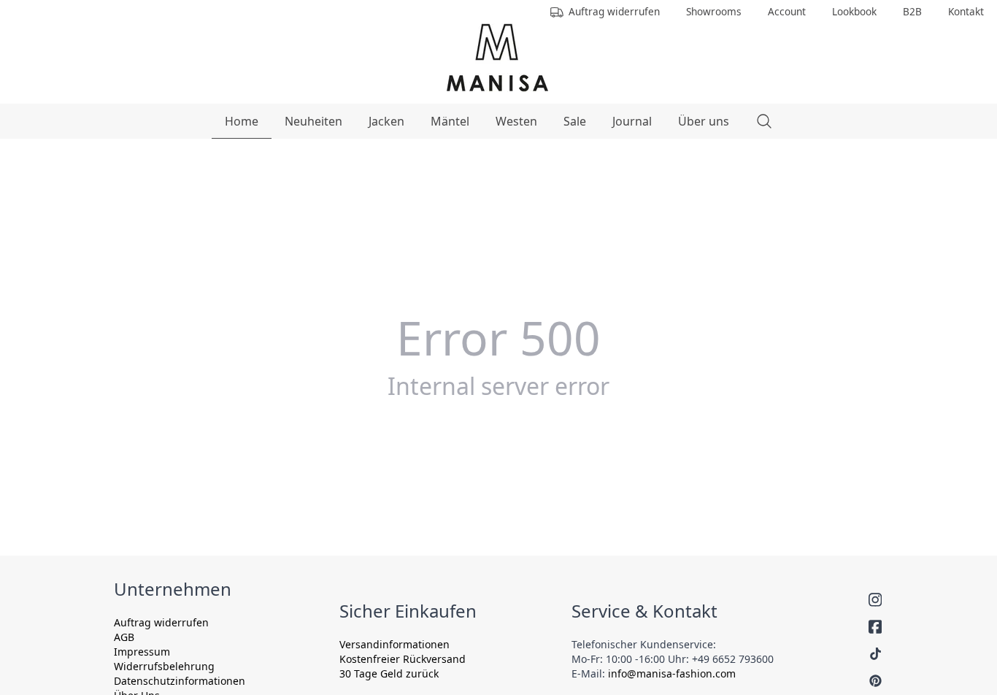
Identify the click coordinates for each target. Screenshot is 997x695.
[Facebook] (875, 626)
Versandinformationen (394, 644)
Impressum (142, 651)
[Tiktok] (875, 653)
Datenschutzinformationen (179, 681)
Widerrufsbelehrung (164, 666)
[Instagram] (875, 599)
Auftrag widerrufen (161, 622)
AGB (124, 637)
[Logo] (497, 57)
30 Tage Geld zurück (389, 673)
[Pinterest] (875, 680)
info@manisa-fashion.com (672, 673)
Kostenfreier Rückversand (402, 659)
